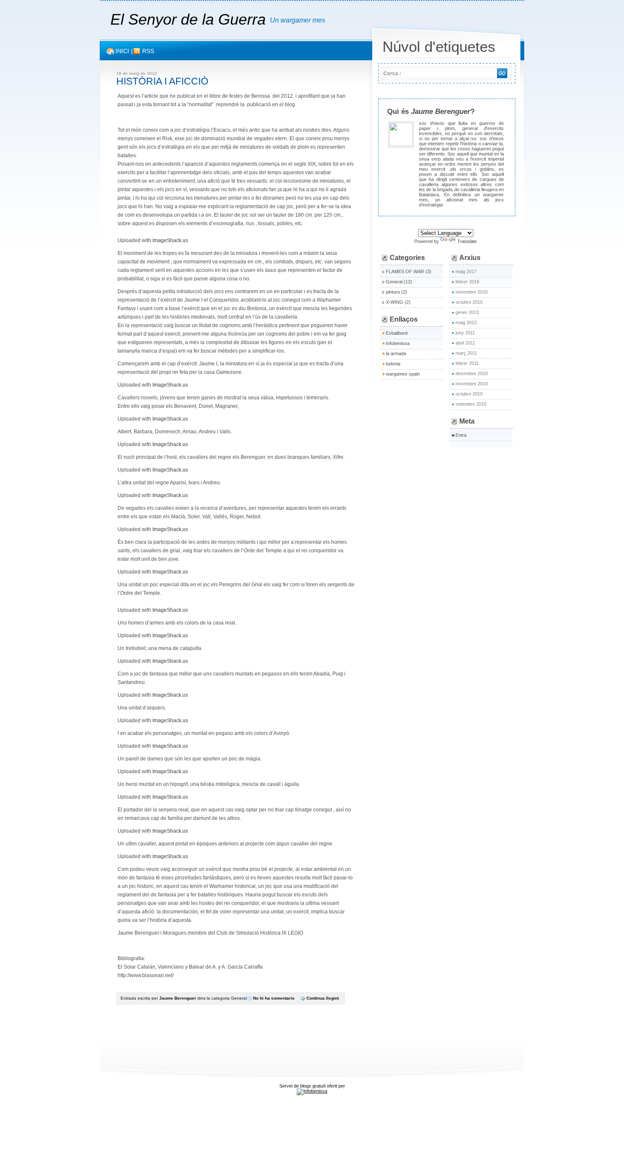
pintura (393, 291)
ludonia (393, 363)
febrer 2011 (467, 363)
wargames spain (403, 373)
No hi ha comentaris (274, 998)
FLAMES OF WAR (405, 271)
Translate (467, 241)
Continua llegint (322, 998)
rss (148, 51)
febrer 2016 (467, 281)
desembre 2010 (471, 373)
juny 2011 (465, 332)
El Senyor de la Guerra (190, 19)
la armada (396, 353)
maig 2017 (466, 271)
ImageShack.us (170, 240)
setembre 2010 (470, 404)
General (239, 998)
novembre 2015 (471, 291)
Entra (461, 435)
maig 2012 (466, 322)
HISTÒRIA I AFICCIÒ (162, 81)
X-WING (394, 302)
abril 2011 (465, 342)
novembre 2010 (471, 383)
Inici (122, 51)
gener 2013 (467, 312)
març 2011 (466, 353)
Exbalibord (397, 333)
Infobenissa (398, 343)
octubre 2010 (469, 393)
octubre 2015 (469, 302)
